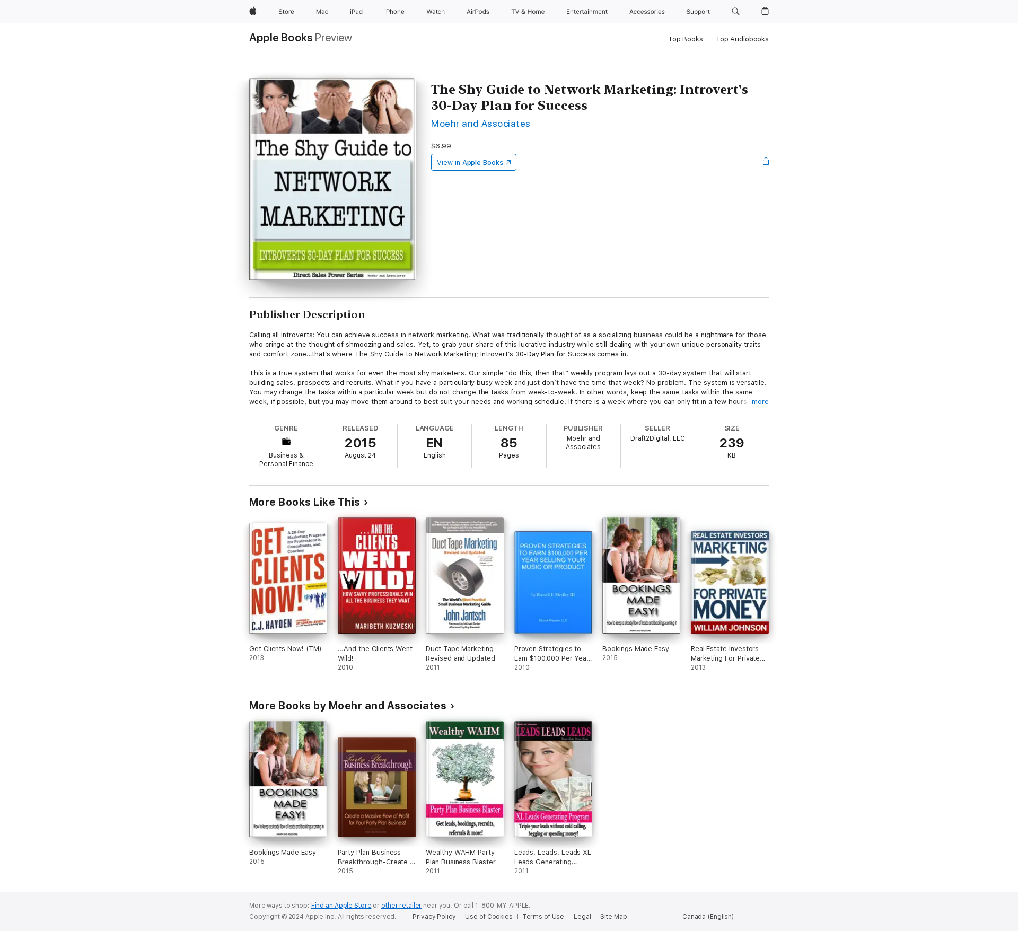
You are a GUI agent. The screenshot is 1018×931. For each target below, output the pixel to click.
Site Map (613, 916)
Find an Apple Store (341, 905)
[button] (735, 11)
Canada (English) (708, 916)
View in (470, 162)
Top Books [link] (685, 39)
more (760, 402)
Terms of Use (543, 916)
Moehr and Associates (481, 123)
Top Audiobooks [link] (742, 39)
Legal (582, 916)
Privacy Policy (434, 916)
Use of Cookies (488, 916)
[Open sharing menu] (766, 162)
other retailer (401, 905)
